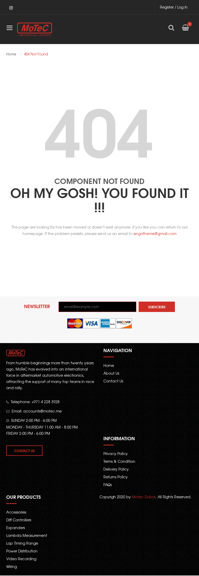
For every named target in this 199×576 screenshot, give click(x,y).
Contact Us (24, 450)
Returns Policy (115, 476)
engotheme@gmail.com (154, 233)
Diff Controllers (18, 519)
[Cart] (185, 31)
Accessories (16, 512)
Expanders (15, 527)
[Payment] (99, 323)
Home (11, 54)
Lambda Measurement (26, 535)
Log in (182, 7)
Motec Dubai (143, 496)
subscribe (157, 306)
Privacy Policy (115, 453)
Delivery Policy (116, 469)
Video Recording (21, 558)
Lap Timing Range (22, 543)
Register (167, 7)
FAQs (107, 484)
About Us (111, 373)
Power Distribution (22, 550)
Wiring (11, 566)
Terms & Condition (119, 461)
